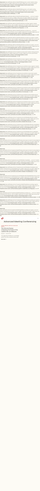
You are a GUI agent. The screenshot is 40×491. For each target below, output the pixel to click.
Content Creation (4, 225)
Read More (3, 239)
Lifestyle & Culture (12, 225)
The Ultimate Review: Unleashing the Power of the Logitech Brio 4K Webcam (9, 230)
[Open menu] (38, 218)
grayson (3, 233)
